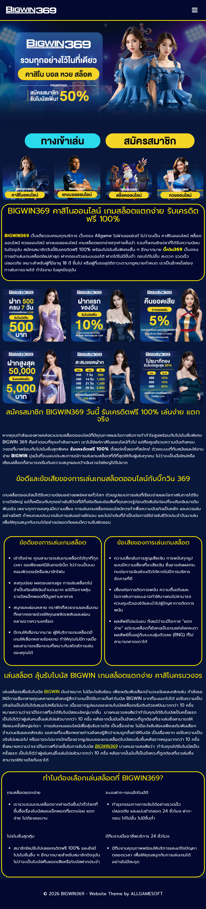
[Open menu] (194, 10)
